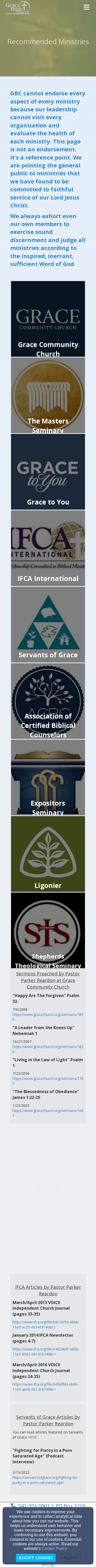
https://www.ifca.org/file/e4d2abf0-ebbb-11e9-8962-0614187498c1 (46, 1352)
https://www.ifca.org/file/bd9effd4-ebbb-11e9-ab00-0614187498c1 (46, 1387)
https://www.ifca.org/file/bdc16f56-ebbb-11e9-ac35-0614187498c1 (46, 1325)
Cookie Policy (54, 1548)
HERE (32, 1437)
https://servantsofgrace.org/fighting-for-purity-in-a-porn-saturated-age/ (46, 1480)
